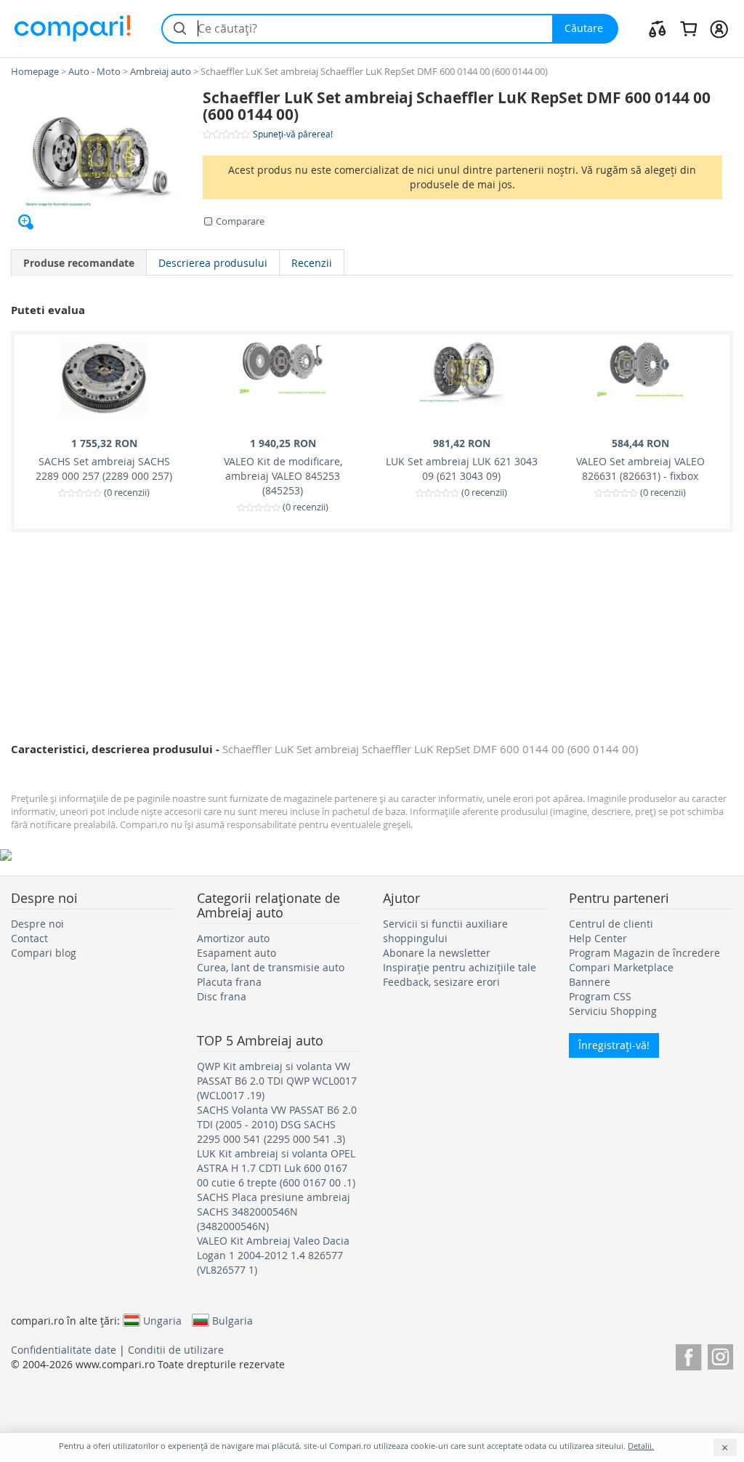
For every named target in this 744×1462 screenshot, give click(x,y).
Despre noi (37, 924)
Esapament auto (236, 953)
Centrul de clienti (611, 924)
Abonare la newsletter (436, 953)
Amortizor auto (233, 938)
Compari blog (43, 953)
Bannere (589, 982)
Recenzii (311, 263)
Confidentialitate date (63, 1350)
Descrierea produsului (212, 263)
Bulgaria (232, 1320)
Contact (29, 938)
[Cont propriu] (719, 28)
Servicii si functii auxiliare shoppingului (445, 931)
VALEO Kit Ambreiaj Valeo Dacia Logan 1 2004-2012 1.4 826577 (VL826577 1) (273, 1255)
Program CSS (600, 996)
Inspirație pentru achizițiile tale (459, 967)
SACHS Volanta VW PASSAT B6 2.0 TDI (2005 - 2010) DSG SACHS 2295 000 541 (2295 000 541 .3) (277, 1124)
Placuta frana (229, 982)
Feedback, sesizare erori (441, 982)
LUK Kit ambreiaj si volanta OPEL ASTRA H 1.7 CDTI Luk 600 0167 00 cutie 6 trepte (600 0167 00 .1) (276, 1167)
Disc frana (221, 996)
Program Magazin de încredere (644, 953)
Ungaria (162, 1320)
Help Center (598, 938)
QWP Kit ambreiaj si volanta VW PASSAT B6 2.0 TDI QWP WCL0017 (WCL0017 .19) (277, 1080)
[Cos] (688, 28)
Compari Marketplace (621, 967)
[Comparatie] (657, 28)
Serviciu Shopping (613, 1011)
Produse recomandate (78, 263)
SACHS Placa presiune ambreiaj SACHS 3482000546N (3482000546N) (273, 1211)
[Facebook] (688, 1355)
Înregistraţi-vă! (614, 1045)
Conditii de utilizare (176, 1350)
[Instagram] (720, 1355)
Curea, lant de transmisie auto (270, 967)
